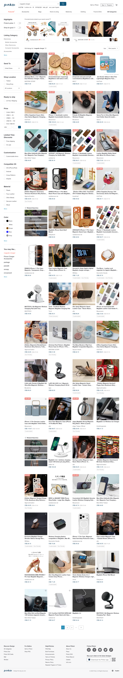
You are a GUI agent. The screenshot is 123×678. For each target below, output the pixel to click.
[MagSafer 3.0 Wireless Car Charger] (108, 409)
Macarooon (52, 120)
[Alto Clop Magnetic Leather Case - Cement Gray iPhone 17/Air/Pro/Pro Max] (60, 562)
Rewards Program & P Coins (53, 665)
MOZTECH (28, 311)
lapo (50, 388)
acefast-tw (52, 158)
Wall (5, 657)
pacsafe (6, 266)
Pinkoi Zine (7, 651)
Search (63, 4)
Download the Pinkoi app (100, 660)
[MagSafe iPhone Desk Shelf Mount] (60, 217)
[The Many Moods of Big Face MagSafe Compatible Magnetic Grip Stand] (84, 332)
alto (50, 273)
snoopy (6, 269)
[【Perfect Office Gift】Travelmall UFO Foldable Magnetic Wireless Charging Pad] (84, 179)
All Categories (8, 649)
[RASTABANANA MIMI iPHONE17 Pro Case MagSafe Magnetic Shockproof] (36, 562)
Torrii (50, 311)
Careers (68, 659)
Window (6, 659)
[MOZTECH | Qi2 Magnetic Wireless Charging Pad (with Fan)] (36, 294)
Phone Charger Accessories (9, 257)
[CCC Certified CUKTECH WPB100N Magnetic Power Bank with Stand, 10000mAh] (60, 600)
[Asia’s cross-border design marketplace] (9, 5)
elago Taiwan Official (79, 426)
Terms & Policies (50, 657)
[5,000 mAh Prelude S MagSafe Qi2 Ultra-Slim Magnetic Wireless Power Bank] (36, 370)
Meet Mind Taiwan (30, 158)
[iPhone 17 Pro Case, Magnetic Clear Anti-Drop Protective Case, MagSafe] (84, 524)
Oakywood (52, 234)
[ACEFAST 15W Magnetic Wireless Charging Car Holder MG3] (60, 140)
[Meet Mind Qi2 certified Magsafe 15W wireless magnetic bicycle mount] (36, 600)
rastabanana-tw (53, 196)
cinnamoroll (8, 273)
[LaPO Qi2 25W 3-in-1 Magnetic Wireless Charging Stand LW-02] (60, 370)
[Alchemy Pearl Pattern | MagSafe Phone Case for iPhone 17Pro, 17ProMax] (60, 332)
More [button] (5, 55)
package (7, 262)
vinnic (74, 579)
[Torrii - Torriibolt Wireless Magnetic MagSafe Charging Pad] (60, 294)
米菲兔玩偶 (38, 7)
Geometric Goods (102, 273)
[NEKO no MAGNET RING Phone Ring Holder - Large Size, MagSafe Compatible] (60, 485)
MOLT (50, 81)
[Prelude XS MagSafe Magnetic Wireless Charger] (84, 102)
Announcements (49, 654)
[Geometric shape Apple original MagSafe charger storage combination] (84, 255)
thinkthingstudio (101, 426)
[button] (19, 127)
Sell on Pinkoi (94, 5)
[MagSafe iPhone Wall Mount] (108, 562)
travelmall (75, 196)
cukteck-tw (52, 618)
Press (67, 651)
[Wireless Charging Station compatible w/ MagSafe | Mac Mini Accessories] (60, 524)
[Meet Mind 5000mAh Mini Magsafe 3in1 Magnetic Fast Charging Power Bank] (36, 140)
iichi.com (68, 662)
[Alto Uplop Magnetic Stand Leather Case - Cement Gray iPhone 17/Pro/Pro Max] (84, 370)
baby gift (45, 7)
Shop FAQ (27, 651)
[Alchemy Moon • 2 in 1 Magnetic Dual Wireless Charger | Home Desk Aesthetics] (36, 64)
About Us (68, 649)
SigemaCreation (29, 196)
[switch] (12, 23)
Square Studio (77, 349)
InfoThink (99, 81)
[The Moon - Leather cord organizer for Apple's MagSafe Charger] (108, 255)
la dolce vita (28, 7)
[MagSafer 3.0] (84, 600)
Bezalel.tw (76, 120)
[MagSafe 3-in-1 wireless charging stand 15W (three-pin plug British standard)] (60, 447)
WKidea (75, 273)
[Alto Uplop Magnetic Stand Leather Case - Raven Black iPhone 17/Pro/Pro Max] (84, 294)
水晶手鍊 (20, 7)
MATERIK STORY (30, 81)
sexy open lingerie (54, 7)
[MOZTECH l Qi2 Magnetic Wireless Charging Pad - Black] (108, 600)
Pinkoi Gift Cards (8, 654)
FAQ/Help (48, 649)
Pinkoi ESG (69, 654)
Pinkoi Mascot (70, 657)
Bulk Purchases (49, 651)
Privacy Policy (49, 659)
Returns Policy (49, 662)
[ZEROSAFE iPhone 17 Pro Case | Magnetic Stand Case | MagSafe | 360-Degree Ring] (84, 217)
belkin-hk (51, 464)
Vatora (99, 120)
